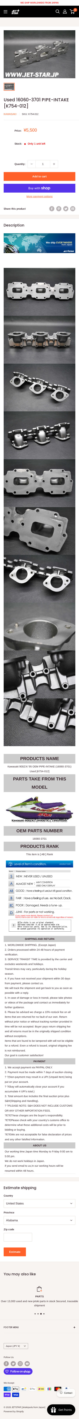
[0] (72, 11)
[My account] (65, 12)
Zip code (9, 1229)
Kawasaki (10, 114)
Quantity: (20, 164)
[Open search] (58, 12)
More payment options (39, 196)
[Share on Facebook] (51, 208)
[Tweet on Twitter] (65, 208)
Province (9, 1212)
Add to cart (39, 176)
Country (8, 1195)
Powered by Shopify (14, 1411)
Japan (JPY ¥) (13, 1346)
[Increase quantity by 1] (54, 164)
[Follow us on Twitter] (13, 1363)
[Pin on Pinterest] (58, 208)
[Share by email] (72, 208)
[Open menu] (5, 11)
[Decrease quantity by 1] (31, 164)
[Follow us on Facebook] (6, 1363)
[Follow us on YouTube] (27, 1363)
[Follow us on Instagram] (20, 1363)
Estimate (14, 1251)
